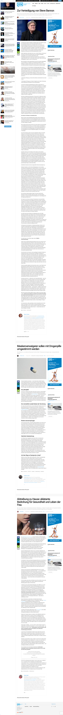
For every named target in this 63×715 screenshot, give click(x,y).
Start (33, 3)
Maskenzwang (38, 471)
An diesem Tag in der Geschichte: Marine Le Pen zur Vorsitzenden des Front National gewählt (9, 111)
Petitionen (34, 5)
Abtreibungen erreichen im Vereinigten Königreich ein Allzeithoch (9, 87)
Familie (42, 3)
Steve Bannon (29, 310)
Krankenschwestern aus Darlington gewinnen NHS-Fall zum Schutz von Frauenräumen (10, 116)
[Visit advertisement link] (55, 34)
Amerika (24, 310)
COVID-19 (29, 471)
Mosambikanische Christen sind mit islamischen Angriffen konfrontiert (9, 17)
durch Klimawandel (41, 466)
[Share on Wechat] (18, 52)
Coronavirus (25, 471)
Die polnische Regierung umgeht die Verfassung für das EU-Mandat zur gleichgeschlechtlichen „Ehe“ (10, 45)
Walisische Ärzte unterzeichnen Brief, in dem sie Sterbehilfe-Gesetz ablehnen (7, 70)
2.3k (48, 63)
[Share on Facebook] (18, 43)
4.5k (44, 17)
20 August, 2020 (27, 511)
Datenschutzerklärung (36, 706)
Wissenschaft (58, 3)
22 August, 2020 (28, 355)
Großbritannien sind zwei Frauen (27, 536)
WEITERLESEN (51, 416)
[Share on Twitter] (18, 50)
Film (39, 609)
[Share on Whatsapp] (18, 45)
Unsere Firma (18, 0)
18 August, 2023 (57, 62)
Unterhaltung (52, 3)
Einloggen (44, 0)
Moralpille (42, 471)
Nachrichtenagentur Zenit (27, 478)
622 (45, 355)
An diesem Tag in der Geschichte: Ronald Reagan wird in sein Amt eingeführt (9, 39)
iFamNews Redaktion (51, 62)
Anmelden (48, 0)
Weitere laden (8, 126)
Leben (39, 3)
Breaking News (33, 17)
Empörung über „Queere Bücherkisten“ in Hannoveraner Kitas (9, 62)
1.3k (44, 511)
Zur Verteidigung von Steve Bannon (7, 7)
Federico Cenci (22, 355)
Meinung (36, 3)
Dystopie (33, 471)
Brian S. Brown (22, 17)
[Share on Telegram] (18, 48)
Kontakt (22, 0)
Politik (48, 3)
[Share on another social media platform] (18, 54)
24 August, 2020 (28, 17)
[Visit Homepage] (24, 5)
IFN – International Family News (19, 708)
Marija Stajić (21, 511)
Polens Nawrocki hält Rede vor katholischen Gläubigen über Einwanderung (9, 121)
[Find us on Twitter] (53, 706)
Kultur (45, 3)
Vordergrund (40, 17)
